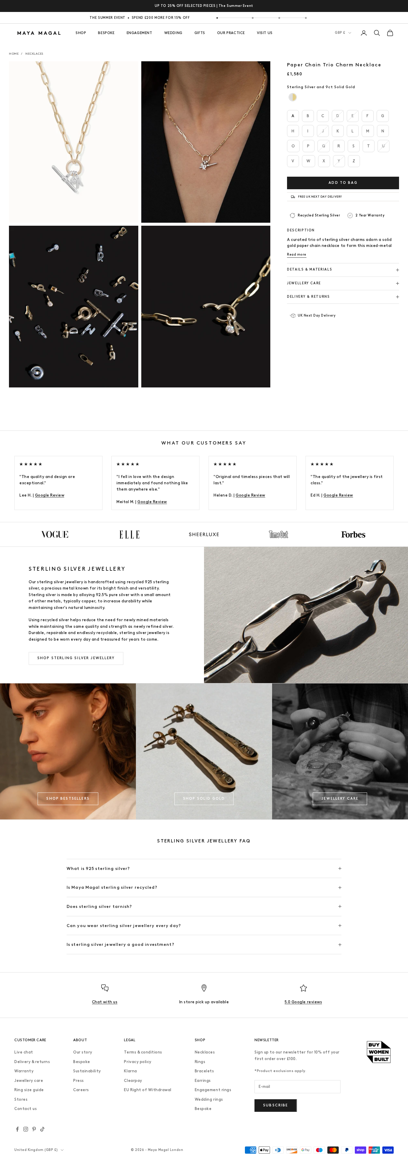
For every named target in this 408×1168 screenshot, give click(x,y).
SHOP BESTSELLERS (68, 798)
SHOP (81, 33)
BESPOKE (106, 33)
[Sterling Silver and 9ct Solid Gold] (293, 97)
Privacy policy (137, 1061)
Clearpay (133, 1080)
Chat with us (104, 1002)
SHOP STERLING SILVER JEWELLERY (76, 658)
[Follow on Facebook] (17, 1129)
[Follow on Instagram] (26, 1129)
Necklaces (34, 54)
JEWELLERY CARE (339, 798)
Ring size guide (29, 1090)
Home (14, 54)
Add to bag (343, 183)
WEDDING (173, 33)
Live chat (23, 1052)
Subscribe (275, 1105)
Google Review (50, 495)
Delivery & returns (32, 1061)
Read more (296, 254)
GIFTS (199, 33)
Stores (20, 1099)
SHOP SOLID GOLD (204, 798)
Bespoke (81, 1061)
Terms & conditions (143, 1052)
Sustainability (87, 1071)
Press (78, 1080)
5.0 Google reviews (303, 1002)
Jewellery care (28, 1080)
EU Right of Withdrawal (147, 1090)
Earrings (203, 1080)
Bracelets (204, 1071)
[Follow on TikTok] (42, 1129)
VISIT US (265, 33)
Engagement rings (213, 1090)
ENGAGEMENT (139, 33)
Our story (82, 1052)
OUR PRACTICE (231, 33)
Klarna (130, 1071)
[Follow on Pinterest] (34, 1129)
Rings (200, 1061)
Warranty (23, 1071)
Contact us (25, 1108)
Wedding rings (209, 1099)
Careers (81, 1090)
